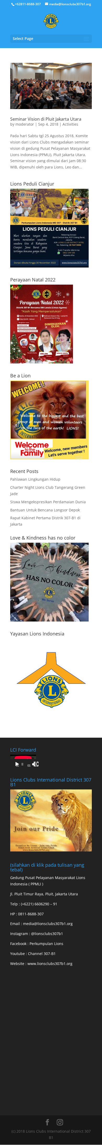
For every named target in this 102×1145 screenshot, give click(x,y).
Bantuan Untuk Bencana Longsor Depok (45, 509)
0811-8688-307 (31, 913)
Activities (70, 124)
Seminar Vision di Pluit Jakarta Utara (45, 119)
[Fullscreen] (36, 764)
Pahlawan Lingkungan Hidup (35, 479)
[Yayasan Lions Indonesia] (51, 719)
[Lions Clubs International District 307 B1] (51, 850)
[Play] (17, 764)
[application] (23, 762)
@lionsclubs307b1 (47, 933)
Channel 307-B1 (42, 953)
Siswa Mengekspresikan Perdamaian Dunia (48, 501)
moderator (24, 124)
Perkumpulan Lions (46, 943)
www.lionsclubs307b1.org (49, 963)
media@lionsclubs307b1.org (48, 923)
